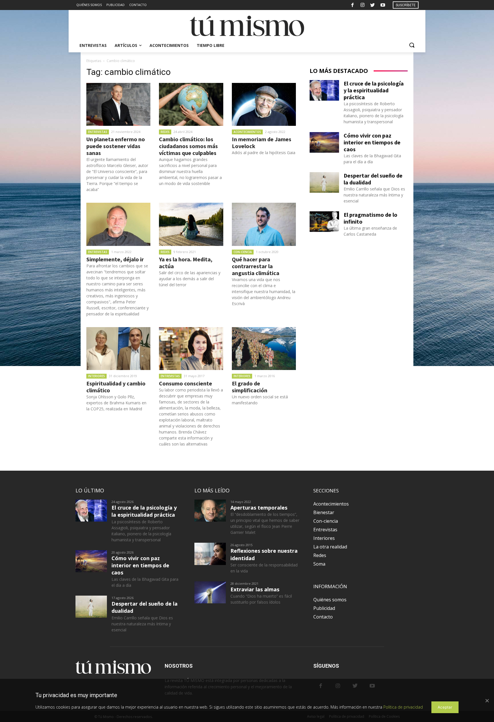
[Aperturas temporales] (210, 511)
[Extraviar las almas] (210, 592)
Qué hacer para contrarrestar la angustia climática (255, 266)
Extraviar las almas (254, 589)
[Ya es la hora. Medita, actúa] (191, 224)
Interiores (96, 376)
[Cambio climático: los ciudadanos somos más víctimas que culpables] (191, 104)
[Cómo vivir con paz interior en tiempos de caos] (324, 142)
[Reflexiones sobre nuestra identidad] (210, 554)
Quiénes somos (329, 599)
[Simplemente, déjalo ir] (118, 224)
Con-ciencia (243, 252)
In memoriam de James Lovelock (261, 143)
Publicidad (324, 608)
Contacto (323, 617)
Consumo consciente (185, 383)
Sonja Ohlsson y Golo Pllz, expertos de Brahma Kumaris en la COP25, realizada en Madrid (116, 402)
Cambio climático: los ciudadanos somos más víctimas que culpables (188, 146)
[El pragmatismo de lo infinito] (324, 221)
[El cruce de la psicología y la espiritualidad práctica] (324, 90)
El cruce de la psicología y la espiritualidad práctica (374, 90)
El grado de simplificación (249, 387)
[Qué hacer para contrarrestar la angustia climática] (264, 224)
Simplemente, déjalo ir (115, 259)
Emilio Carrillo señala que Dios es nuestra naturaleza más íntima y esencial (374, 195)
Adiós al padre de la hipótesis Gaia (263, 152)
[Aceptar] (487, 700)
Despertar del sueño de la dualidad (373, 179)
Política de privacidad (403, 707)
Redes (165, 132)
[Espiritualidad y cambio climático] (118, 348)
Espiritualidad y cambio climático (116, 387)
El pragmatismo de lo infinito (370, 218)
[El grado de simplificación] (264, 348)
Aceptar (445, 707)
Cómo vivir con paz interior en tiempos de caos (372, 142)
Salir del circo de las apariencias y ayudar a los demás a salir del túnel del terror (189, 278)
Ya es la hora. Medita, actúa (185, 263)
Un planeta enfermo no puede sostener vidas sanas (115, 146)
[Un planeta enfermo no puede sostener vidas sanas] (118, 104)
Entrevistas (97, 132)
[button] (412, 45)
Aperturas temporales (258, 507)
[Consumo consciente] (191, 348)
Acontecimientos (247, 132)
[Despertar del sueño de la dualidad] (324, 182)
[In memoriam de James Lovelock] (264, 104)
